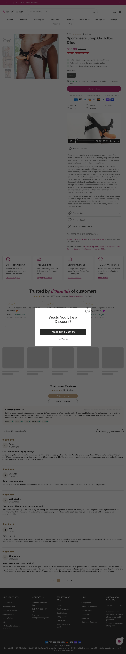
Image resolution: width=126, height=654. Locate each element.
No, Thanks (63, 339)
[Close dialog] (87, 311)
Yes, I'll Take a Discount (63, 332)
